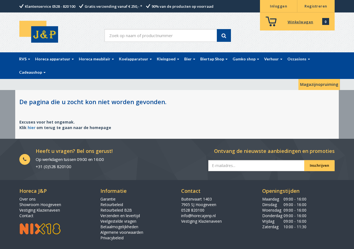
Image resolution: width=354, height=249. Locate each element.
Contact (26, 215)
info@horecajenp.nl (198, 215)
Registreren (315, 6)
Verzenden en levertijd (120, 215)
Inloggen (278, 6)
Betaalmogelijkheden (119, 226)
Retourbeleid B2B (116, 210)
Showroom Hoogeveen (40, 204)
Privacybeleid (112, 237)
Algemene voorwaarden (121, 232)
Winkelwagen (300, 21)
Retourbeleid (111, 204)
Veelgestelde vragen (118, 221)
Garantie (108, 199)
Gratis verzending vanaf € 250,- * (113, 6)
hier (31, 127)
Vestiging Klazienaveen (39, 210)
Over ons (27, 199)
